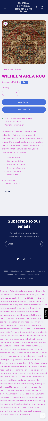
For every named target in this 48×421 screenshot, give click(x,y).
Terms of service (34, 274)
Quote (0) (46, 314)
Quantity (5, 88)
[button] (5, 7)
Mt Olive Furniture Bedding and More (22, 271)
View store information (14, 125)
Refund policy (20, 274)
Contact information (25, 278)
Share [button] (7, 191)
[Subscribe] (40, 244)
